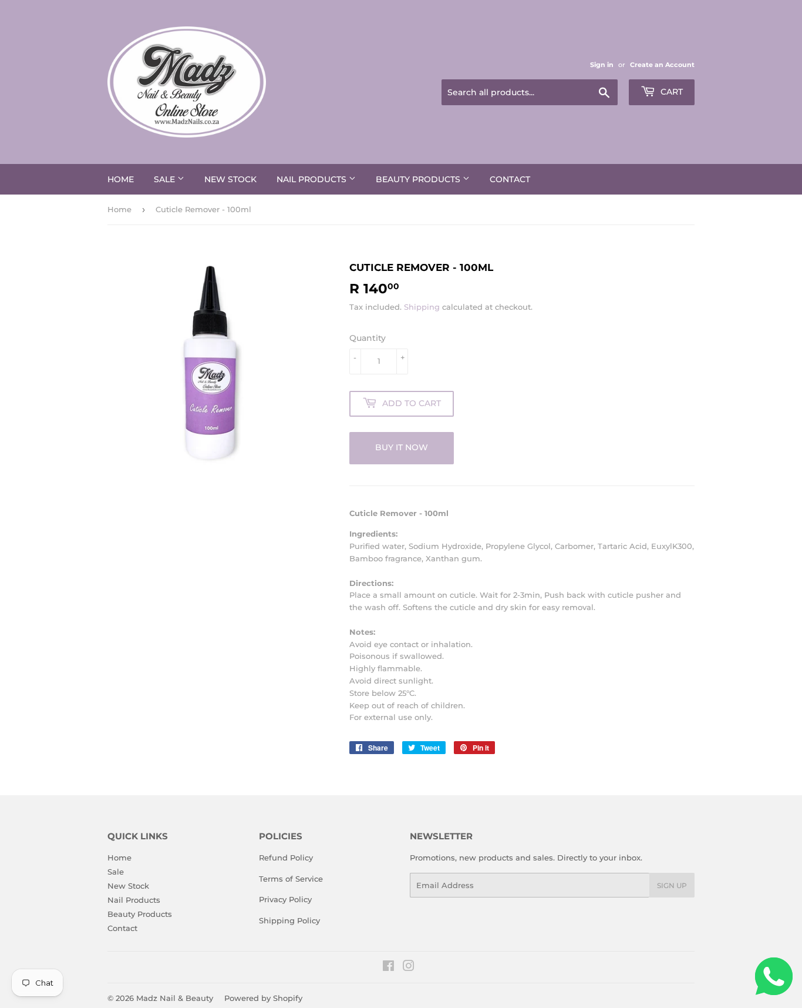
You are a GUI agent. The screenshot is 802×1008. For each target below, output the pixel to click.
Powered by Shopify (263, 998)
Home (120, 179)
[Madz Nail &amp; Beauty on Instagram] (409, 967)
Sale (165, 179)
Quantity (367, 338)
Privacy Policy (285, 899)
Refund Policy (286, 857)
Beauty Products (419, 179)
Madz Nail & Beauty (174, 998)
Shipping (422, 307)
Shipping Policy (289, 920)
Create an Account (662, 65)
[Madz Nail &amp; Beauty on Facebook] (388, 967)
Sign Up (672, 885)
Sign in (602, 65)
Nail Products (313, 179)
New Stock (230, 179)
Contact (510, 179)
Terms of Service (291, 878)
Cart (670, 91)
